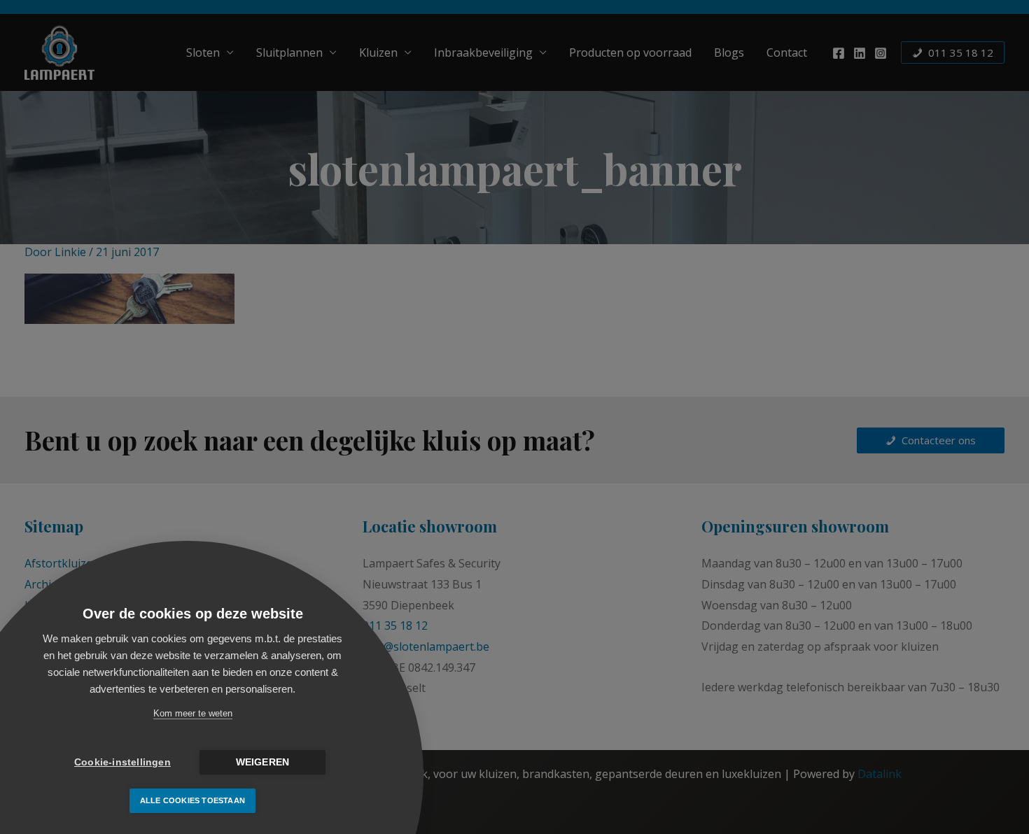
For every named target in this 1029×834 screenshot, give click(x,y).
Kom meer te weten (192, 713)
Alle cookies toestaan (192, 800)
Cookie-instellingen (122, 762)
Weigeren (263, 762)
